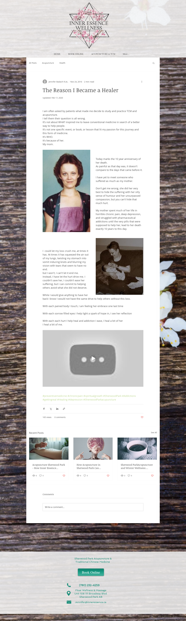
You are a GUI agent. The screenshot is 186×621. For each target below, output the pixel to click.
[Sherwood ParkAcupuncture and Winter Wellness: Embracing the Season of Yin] (137, 449)
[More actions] (141, 81)
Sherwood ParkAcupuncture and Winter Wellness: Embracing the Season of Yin (137, 466)
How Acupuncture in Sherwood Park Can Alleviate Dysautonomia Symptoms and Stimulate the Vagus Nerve (91, 466)
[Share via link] (64, 408)
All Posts (33, 63)
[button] (75, 52)
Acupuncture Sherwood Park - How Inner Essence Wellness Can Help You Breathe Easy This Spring (48, 466)
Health (62, 63)
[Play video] (93, 358)
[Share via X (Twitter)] (50, 408)
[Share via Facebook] (44, 408)
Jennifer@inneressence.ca (90, 602)
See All (154, 432)
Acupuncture (48, 63)
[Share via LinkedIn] (57, 408)
